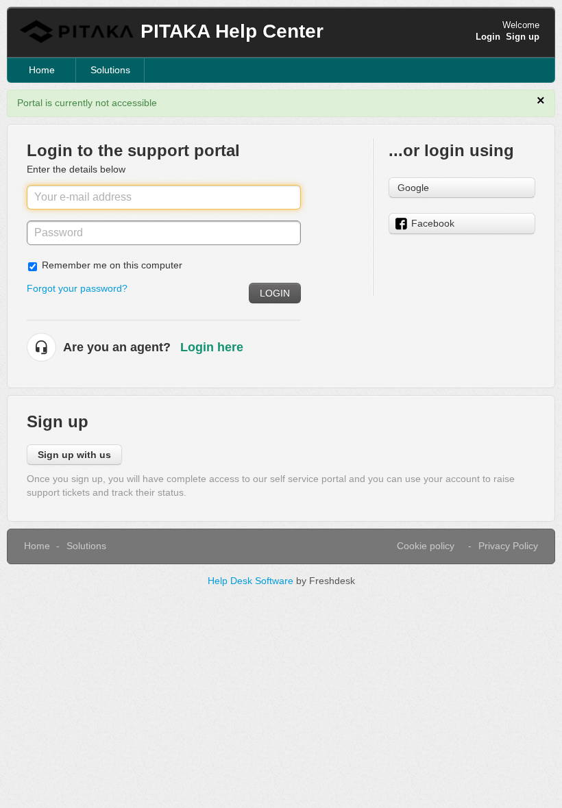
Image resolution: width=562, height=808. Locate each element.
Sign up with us (74, 454)
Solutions (110, 69)
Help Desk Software (252, 580)
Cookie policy (425, 545)
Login (275, 293)
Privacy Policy (508, 545)
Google (413, 187)
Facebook (432, 223)
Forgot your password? (77, 288)
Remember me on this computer (112, 265)
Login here (211, 347)
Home (42, 69)
